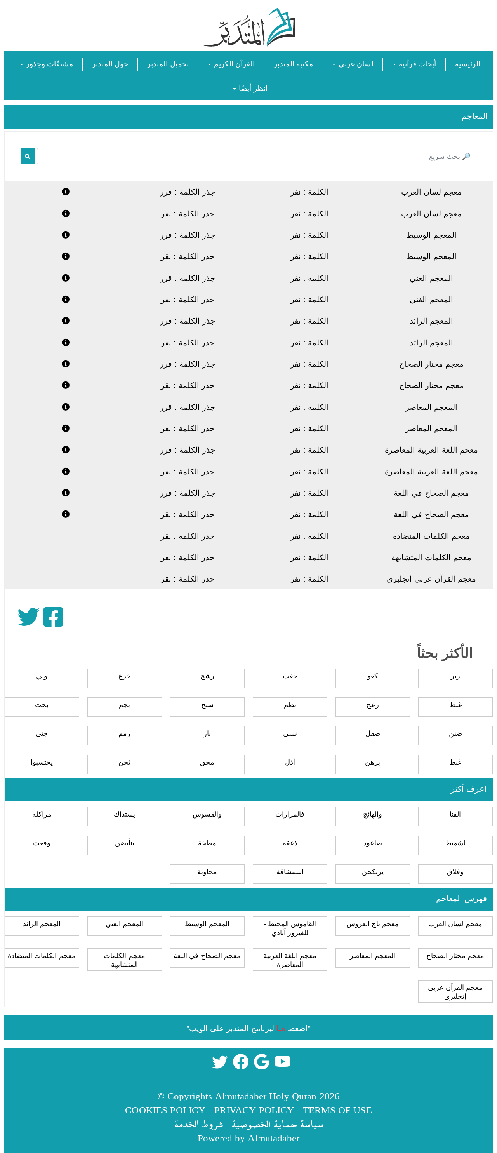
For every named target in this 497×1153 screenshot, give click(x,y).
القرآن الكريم (233, 63)
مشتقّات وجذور (48, 63)
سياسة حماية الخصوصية (277, 1124)
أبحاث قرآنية (416, 63)
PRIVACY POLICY (254, 1110)
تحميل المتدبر (167, 63)
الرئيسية (467, 63)
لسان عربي (354, 63)
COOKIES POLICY (165, 1110)
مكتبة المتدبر (293, 63)
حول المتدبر (110, 63)
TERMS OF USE (337, 1110)
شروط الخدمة (198, 1124)
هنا (280, 1027)
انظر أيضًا (252, 87)
